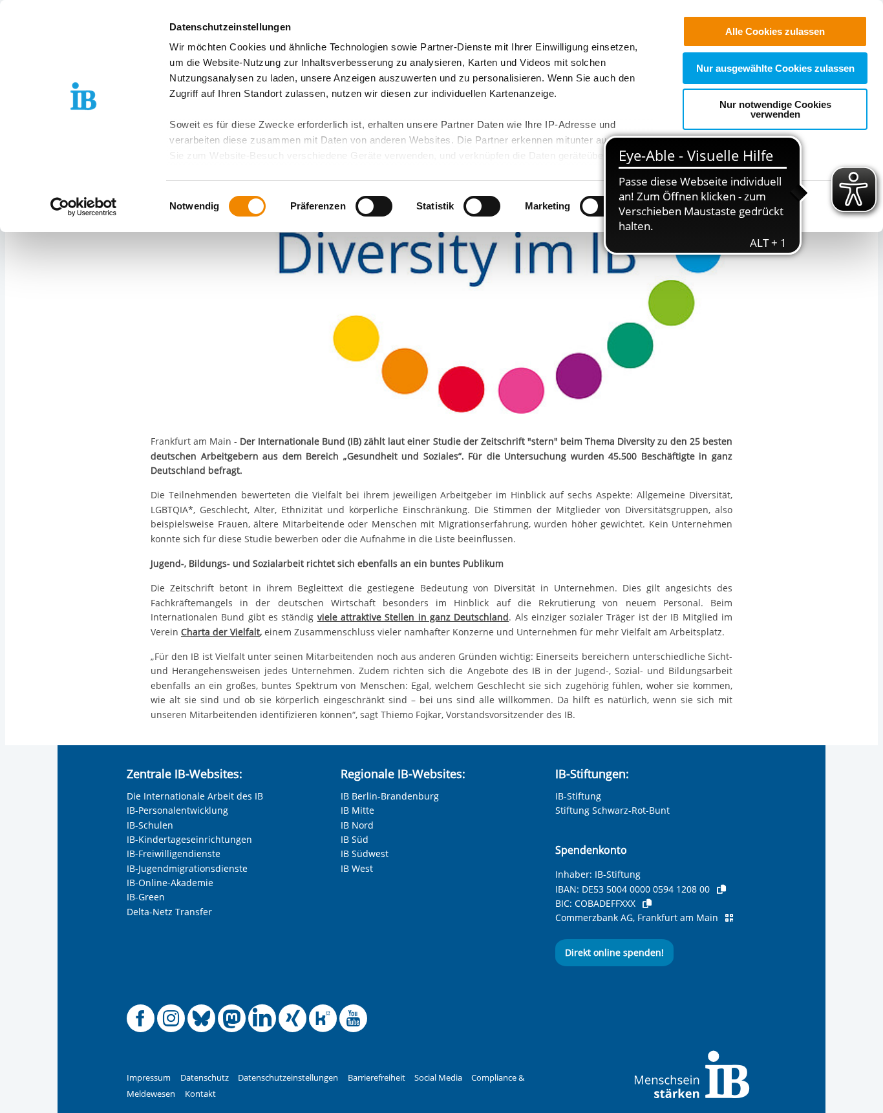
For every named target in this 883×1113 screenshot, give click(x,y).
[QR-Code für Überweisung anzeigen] (729, 917)
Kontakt (200, 1093)
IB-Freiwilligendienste (173, 853)
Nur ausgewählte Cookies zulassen (775, 68)
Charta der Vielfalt (220, 632)
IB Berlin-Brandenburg (390, 796)
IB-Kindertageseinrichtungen (189, 839)
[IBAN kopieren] (721, 889)
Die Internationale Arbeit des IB (195, 796)
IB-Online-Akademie (170, 882)
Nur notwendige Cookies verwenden (775, 109)
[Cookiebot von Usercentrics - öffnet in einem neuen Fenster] (83, 207)
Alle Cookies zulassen (775, 31)
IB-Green (146, 897)
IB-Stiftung (578, 796)
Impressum (149, 1077)
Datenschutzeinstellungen (288, 1077)
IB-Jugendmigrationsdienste (187, 868)
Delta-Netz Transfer (169, 912)
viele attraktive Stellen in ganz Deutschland (413, 617)
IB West (357, 868)
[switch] (374, 206)
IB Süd (354, 839)
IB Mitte (357, 810)
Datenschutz (204, 1077)
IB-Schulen (150, 825)
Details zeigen (673, 206)
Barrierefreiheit (376, 1077)
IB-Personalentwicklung (177, 810)
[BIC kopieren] (647, 903)
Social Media (438, 1077)
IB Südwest (364, 853)
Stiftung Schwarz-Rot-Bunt (612, 810)
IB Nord (357, 825)
